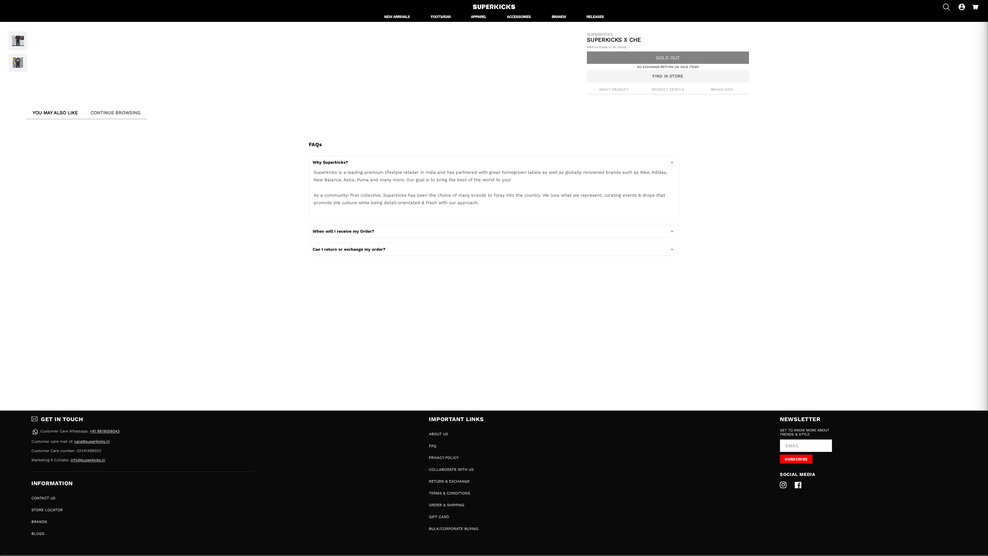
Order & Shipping (446, 505)
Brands (39, 521)
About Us (438, 434)
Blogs (37, 533)
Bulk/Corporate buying (453, 528)
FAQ (432, 446)
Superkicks (600, 34)
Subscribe (796, 459)
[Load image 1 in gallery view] (18, 40)
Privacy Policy (443, 457)
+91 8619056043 (105, 431)
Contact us (43, 498)
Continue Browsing (115, 112)
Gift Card (439, 517)
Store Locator (47, 510)
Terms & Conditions (449, 493)
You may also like (55, 112)
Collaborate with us (451, 469)
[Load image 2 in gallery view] (18, 62)
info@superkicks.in (87, 460)
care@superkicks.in (92, 441)
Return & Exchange (449, 481)
